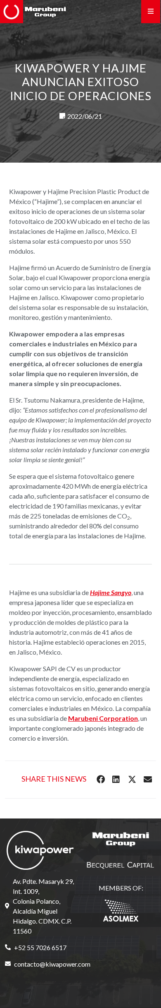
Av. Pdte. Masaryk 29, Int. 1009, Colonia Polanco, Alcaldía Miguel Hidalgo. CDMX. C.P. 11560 (43, 906)
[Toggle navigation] (150, 11)
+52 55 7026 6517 (40, 947)
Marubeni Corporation (103, 718)
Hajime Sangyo (110, 592)
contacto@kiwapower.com (45, 964)
